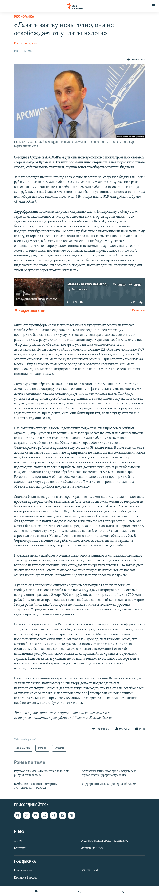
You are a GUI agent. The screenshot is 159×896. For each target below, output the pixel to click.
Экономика (24, 17)
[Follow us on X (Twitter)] (26, 815)
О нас (18, 840)
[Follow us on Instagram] (44, 815)
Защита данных (92, 848)
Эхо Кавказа (79, 289)
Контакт (19, 848)
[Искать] (122, 891)
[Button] (136, 59)
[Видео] (37, 891)
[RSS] (62, 815)
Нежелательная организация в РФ (104, 840)
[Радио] (79, 891)
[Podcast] (71, 815)
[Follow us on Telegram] (53, 815)
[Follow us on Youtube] (35, 815)
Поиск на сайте (24, 870)
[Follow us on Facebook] (17, 815)
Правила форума (25, 877)
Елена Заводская (25, 43)
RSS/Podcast (89, 870)
